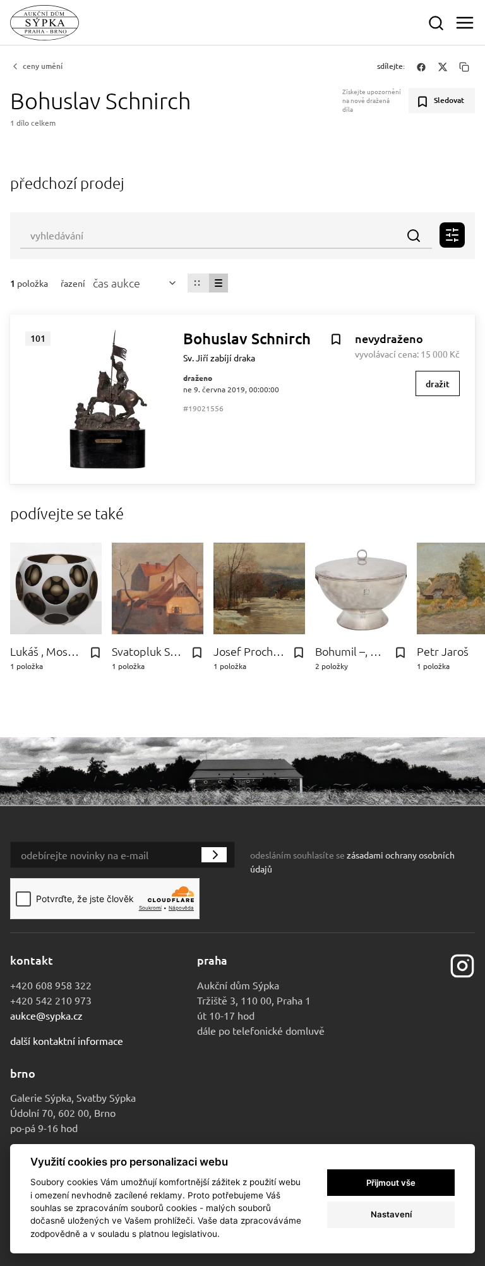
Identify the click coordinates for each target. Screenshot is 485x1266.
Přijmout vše (391, 1183)
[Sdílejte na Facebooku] (421, 66)
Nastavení (391, 1214)
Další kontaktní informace (66, 1040)
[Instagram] (462, 964)
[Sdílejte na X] (443, 66)
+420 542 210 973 (51, 1000)
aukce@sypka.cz (46, 1015)
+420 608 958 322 (51, 985)
